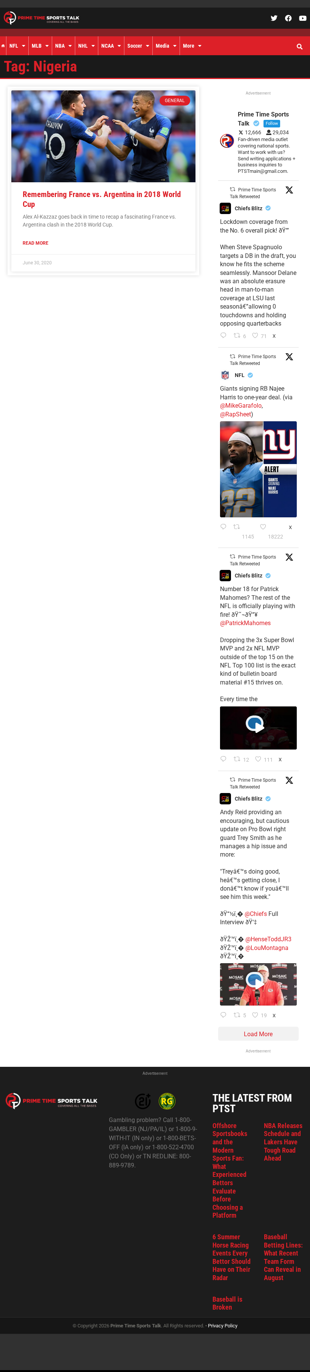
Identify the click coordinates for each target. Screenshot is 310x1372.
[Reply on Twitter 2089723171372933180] (225, 759)
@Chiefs (256, 913)
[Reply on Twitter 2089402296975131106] (225, 1015)
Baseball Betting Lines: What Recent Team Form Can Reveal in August (283, 1257)
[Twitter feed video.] (258, 728)
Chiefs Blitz (248, 208)
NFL (13, 46)
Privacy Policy (222, 1326)
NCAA (107, 46)
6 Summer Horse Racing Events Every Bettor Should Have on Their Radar (231, 1257)
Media (162, 46)
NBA (60, 46)
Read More (35, 243)
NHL (83, 46)
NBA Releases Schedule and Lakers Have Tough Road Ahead (283, 1142)
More (188, 46)
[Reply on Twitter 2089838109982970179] (225, 336)
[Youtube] (302, 18)
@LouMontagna (266, 947)
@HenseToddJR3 (268, 939)
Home (3, 45)
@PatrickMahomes (245, 623)
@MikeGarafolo (241, 405)
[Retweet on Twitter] (232, 189)
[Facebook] (288, 18)
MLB (37, 46)
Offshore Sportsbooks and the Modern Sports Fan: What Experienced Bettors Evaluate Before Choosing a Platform (229, 1171)
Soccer (134, 46)
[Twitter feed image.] (258, 469)
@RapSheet (235, 414)
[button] (299, 47)
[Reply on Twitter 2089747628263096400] (225, 532)
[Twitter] (274, 18)
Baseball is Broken (227, 1303)
